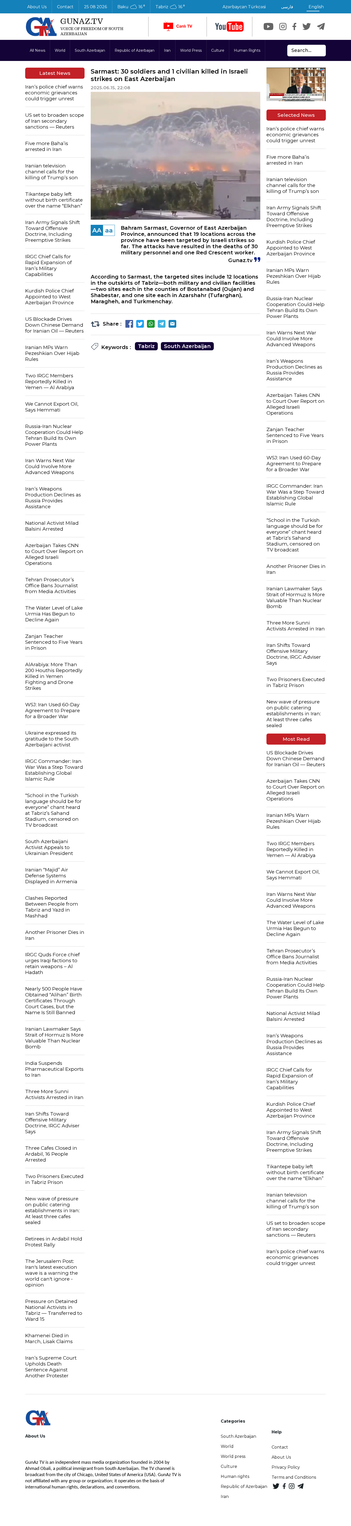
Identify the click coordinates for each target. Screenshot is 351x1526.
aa (109, 230)
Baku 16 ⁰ (131, 7)
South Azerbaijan (90, 50)
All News (37, 50)
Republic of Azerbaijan (134, 50)
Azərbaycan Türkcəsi (244, 6)
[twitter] (306, 26)
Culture (217, 50)
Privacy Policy (286, 1467)
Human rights (235, 1476)
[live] (177, 27)
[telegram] (321, 26)
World (60, 50)
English (316, 6)
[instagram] (283, 26)
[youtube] (229, 27)
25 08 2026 (95, 6)
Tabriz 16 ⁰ (170, 7)
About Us (37, 6)
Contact (65, 6)
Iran (167, 50)
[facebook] (294, 26)
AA (96, 230)
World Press (191, 50)
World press (233, 1456)
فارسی (287, 6)
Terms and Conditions (294, 1477)
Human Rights (247, 50)
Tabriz (146, 346)
